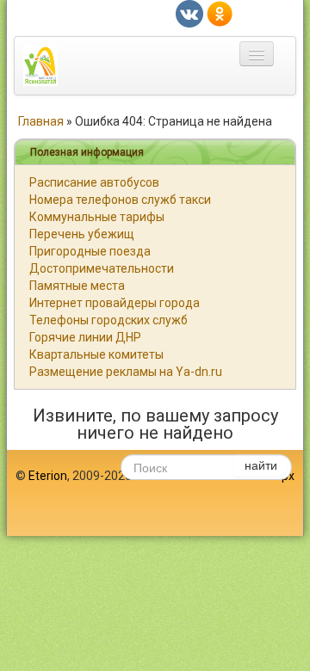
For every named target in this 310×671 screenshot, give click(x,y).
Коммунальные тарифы (96, 217)
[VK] (189, 13)
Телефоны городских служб (108, 320)
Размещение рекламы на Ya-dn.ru (125, 372)
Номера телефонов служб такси (120, 199)
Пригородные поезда (90, 251)
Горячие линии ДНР (85, 337)
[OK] (219, 13)
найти (261, 464)
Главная (41, 121)
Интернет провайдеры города (114, 303)
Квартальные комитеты (96, 354)
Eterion (47, 476)
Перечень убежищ (81, 234)
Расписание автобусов (94, 182)
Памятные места (77, 285)
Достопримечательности (101, 268)
